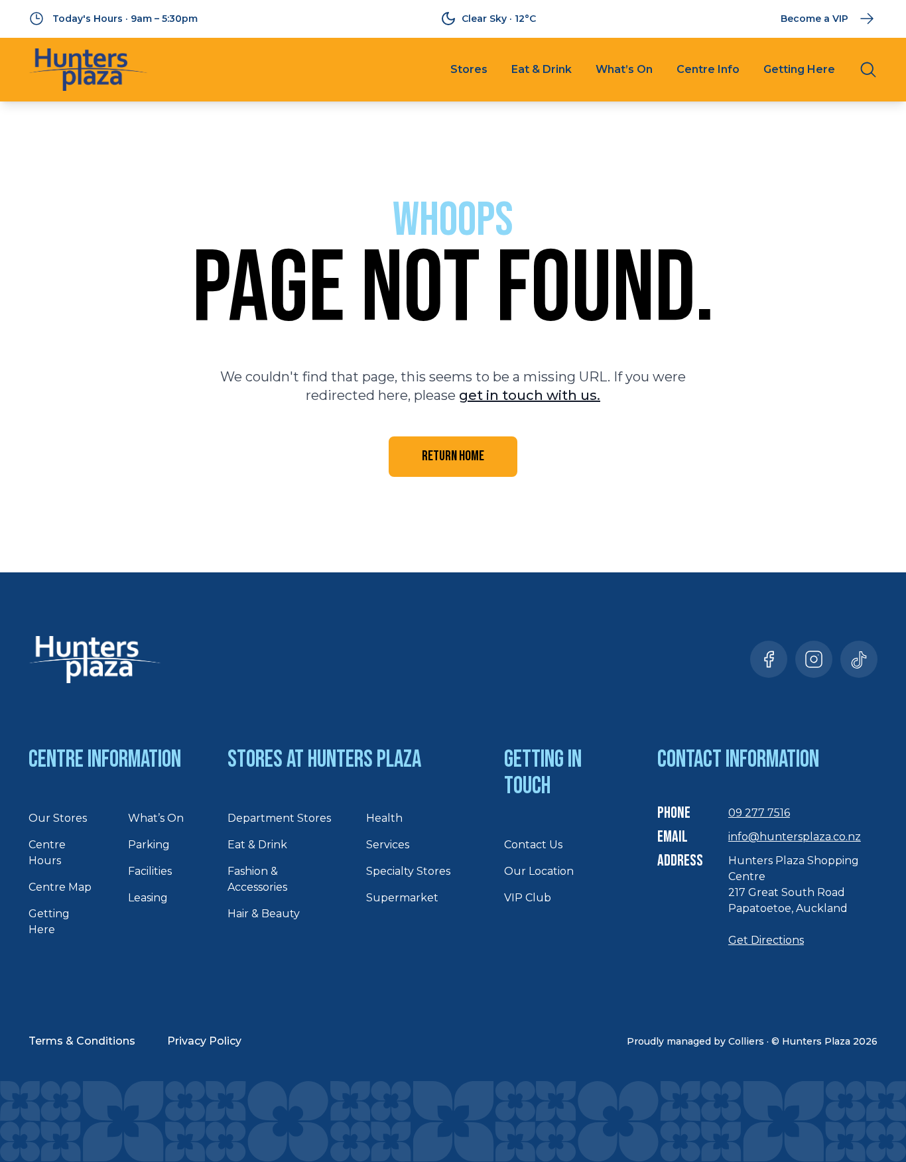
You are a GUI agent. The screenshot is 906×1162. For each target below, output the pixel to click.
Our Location (539, 871)
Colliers (746, 1041)
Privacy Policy (204, 1041)
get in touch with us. (529, 395)
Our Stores (58, 818)
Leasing (148, 897)
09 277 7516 (759, 813)
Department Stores (279, 818)
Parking (149, 844)
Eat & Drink (541, 69)
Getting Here (799, 69)
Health (384, 818)
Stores (468, 69)
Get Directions (766, 940)
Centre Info (708, 69)
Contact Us (533, 844)
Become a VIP (814, 19)
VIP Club (527, 897)
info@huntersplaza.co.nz (794, 836)
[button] (768, 659)
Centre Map (60, 887)
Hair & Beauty (263, 913)
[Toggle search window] (868, 69)
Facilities (150, 871)
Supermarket (402, 897)
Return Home (453, 456)
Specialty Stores (408, 871)
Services (387, 844)
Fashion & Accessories (257, 879)
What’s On (624, 69)
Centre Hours (47, 852)
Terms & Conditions (82, 1041)
